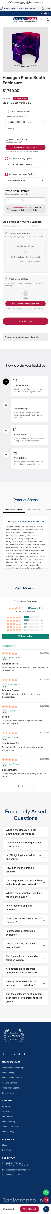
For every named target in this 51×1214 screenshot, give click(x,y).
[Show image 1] (15, 65)
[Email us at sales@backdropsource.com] (46, 1200)
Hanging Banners (9, 1083)
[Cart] (48, 19)
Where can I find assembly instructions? (25, 945)
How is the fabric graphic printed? (25, 869)
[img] (9, 654)
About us (6, 1106)
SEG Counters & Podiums (12, 1077)
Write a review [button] (25, 636)
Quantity (10, 128)
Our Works (6, 1150)
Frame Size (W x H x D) (15, 116)
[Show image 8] (29, 65)
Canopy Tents (8, 1093)
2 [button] (22, 786)
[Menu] (3, 20)
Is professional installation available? (25, 932)
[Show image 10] (33, 65)
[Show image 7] (27, 65)
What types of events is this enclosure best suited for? (25, 983)
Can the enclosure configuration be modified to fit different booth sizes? (25, 998)
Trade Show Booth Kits (11, 1088)
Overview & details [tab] (13, 510)
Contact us (6, 1111)
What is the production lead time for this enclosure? (25, 895)
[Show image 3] (19, 65)
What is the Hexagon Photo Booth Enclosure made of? (25, 832)
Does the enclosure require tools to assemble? (25, 844)
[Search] (34, 13)
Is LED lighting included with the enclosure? (25, 857)
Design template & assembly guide (25, 337)
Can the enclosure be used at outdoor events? (25, 958)
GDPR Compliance (10, 1126)
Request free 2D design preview (25, 304)
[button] (25, 251)
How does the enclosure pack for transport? (25, 920)
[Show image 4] (21, 65)
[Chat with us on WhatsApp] (46, 1192)
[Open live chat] (46, 1209)
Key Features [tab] (34, 510)
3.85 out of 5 (34, 608)
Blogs (4, 1145)
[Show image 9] (31, 65)
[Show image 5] (23, 65)
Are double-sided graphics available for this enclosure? (25, 970)
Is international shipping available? (25, 907)
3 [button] (26, 786)
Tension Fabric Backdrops (13, 1067)
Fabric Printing (8, 1072)
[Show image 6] (25, 65)
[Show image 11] (35, 65)
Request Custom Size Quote (25, 147)
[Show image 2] (17, 65)
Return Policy (7, 1116)
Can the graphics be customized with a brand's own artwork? (25, 882)
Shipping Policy (8, 1121)
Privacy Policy (8, 1131)
